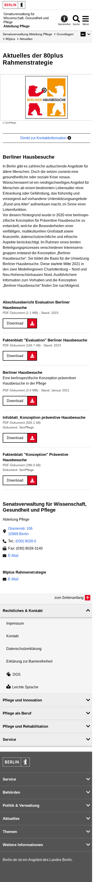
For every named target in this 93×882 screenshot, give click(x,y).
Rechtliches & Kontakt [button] (23, 611)
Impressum (15, 623)
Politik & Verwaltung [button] (21, 805)
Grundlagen (65, 34)
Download (15, 323)
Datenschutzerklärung (24, 649)
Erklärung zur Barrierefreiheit (29, 661)
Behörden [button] (11, 792)
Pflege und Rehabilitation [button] (25, 726)
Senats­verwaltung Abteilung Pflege (27, 34)
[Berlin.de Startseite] (14, 5)
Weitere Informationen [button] (23, 845)
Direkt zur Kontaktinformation (43, 138)
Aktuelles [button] (11, 818)
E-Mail (13, 556)
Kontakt (12, 636)
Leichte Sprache (25, 687)
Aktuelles (26, 39)
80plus (10, 39)
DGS (17, 674)
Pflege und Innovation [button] (22, 700)
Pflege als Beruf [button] (17, 713)
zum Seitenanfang (69, 598)
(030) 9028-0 (26, 541)
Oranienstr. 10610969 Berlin (20, 531)
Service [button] (9, 739)
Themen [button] (10, 832)
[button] (85, 34)
